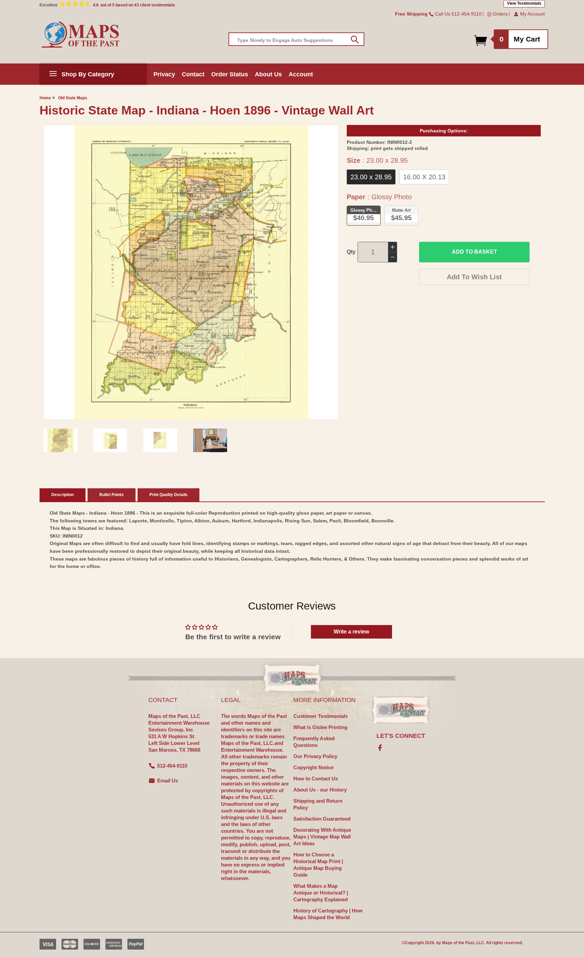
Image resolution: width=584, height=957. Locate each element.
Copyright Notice (313, 767)
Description (62, 494)
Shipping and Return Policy (317, 804)
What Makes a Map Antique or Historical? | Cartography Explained (320, 892)
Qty (351, 252)
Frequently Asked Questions (314, 741)
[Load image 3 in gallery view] (160, 440)
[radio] (371, 177)
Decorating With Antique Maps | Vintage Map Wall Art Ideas (322, 836)
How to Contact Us (315, 778)
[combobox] (296, 39)
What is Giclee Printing (320, 727)
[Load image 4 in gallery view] (210, 440)
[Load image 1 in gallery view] (60, 440)
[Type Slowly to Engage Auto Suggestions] (354, 39)
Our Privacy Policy (315, 756)
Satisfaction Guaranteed (321, 819)
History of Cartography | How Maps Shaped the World (328, 914)
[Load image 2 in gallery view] (110, 440)
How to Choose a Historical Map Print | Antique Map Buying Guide (318, 865)
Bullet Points (111, 494)
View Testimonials (524, 3)
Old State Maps (72, 98)
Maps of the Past (458, 942)
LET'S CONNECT (400, 735)
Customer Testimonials (320, 716)
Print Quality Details (168, 494)
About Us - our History (320, 790)
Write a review (351, 632)
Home (45, 98)
